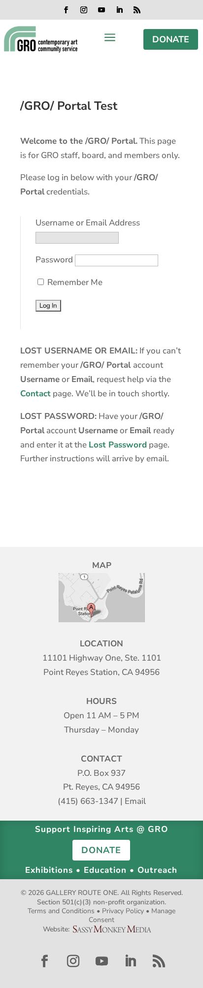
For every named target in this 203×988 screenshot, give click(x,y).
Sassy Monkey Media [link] (115, 929)
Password (54, 259)
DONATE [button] (170, 39)
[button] (66, 10)
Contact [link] (35, 393)
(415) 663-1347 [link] (88, 801)
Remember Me (73, 282)
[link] (40, 39)
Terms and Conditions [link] (61, 911)
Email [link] (135, 801)
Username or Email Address (87, 222)
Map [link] (102, 597)
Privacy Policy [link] (123, 911)
